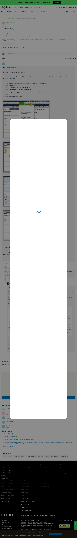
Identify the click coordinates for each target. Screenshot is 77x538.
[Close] (65, 121)
